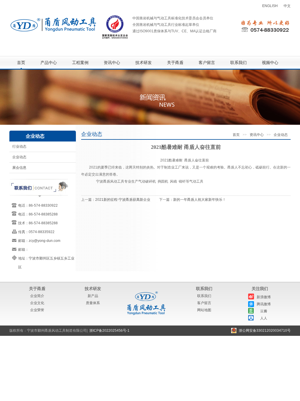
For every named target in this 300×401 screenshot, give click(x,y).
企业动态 (19, 157)
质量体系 (93, 303)
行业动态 (19, 146)
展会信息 (19, 168)
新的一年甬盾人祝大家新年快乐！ (199, 200)
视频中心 (270, 62)
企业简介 (37, 296)
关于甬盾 (175, 62)
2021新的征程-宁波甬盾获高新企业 (122, 200)
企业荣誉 (37, 310)
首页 (21, 62)
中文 (287, 6)
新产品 (93, 296)
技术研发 (143, 62)
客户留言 (207, 62)
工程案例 (80, 62)
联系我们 (238, 62)
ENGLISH (270, 6)
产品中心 (48, 62)
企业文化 (37, 303)
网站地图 (204, 310)
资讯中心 (112, 62)
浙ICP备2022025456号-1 (109, 330)
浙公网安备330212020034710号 (265, 330)
